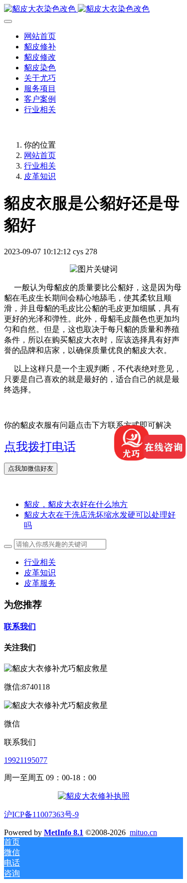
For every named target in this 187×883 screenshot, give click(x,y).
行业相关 (40, 166)
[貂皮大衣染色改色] (93, 9)
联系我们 (20, 626)
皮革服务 (40, 583)
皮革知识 (40, 176)
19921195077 (25, 760)
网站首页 (40, 36)
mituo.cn (143, 832)
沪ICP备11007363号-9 (41, 814)
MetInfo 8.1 (63, 832)
